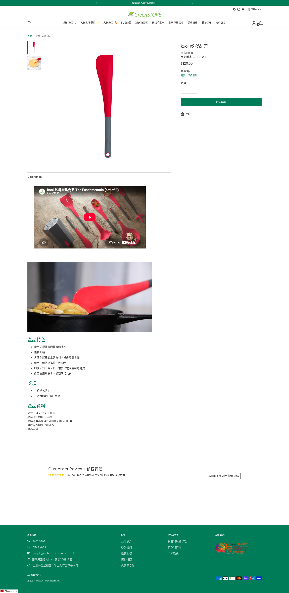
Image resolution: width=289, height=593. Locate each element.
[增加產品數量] (194, 90)
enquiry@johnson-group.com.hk (53, 553)
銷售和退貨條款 (177, 541)
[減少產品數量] (184, 90)
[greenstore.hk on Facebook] (234, 9)
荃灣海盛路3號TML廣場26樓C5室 (52, 559)
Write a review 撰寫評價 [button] (224, 476)
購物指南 (126, 559)
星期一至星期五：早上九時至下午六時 (55, 565)
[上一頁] (96, 3)
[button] (9, 591)
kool (190, 53)
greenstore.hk (51, 580)
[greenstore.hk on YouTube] (243, 9)
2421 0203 (38, 541)
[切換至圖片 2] (34, 63)
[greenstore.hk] (144, 14)
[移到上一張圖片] (251, 507)
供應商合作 (127, 565)
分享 (187, 114)
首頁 (29, 35)
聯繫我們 (126, 547)
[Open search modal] (29, 23)
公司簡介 (126, 541)
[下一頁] (192, 3)
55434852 (39, 547)
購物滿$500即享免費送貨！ (144, 2)
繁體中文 (255, 9)
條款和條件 (174, 547)
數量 (183, 83)
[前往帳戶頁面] (252, 23)
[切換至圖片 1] (34, 47)
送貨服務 (126, 553)
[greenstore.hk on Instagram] (238, 9)
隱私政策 (173, 553)
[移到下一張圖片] (259, 507)
